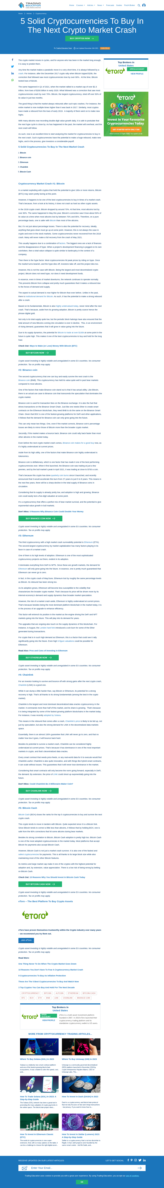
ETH (40, 998)
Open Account (46, 1016)
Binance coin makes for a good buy (78, 443)
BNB (48, 998)
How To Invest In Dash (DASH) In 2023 (80, 1097)
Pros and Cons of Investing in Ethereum (48, 651)
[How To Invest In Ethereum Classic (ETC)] (39, 1122)
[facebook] (128, 1160)
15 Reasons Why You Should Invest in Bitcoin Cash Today (57, 877)
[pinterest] (132, 1160)
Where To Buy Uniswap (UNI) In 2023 (79, 1059)
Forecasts (110, 5)
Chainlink (22, 685)
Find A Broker (129, 5)
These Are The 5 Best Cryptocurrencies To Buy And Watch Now (48, 981)
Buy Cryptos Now (80, 38)
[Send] (139, 1168)
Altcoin (59, 993)
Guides (119, 5)
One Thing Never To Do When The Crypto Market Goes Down (47, 964)
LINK (55, 774)
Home (71, 5)
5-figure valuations (66, 641)
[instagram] (135, 1160)
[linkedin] (144, 1160)
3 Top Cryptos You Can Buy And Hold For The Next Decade (46, 987)
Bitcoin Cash (24, 814)
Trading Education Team (64, 48)
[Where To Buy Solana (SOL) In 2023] (39, 1047)
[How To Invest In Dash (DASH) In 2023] (81, 1085)
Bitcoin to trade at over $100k (71, 332)
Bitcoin (53, 220)
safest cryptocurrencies (28, 854)
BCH (32, 998)
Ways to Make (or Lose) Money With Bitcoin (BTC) (53, 346)
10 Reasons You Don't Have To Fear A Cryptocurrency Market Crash (50, 970)
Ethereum (88, 542)
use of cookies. (132, 1176)
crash (20, 73)
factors (62, 243)
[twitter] (139, 1160)
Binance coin (24, 380)
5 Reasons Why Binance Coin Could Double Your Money (56, 511)
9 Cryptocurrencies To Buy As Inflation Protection (42, 976)
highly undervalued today (67, 306)
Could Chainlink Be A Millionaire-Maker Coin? (51, 784)
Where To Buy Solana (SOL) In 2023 (37, 1059)
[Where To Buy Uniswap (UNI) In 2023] (81, 1047)
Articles (29, 13)
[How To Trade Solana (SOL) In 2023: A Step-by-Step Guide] (39, 1085)
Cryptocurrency (41, 13)
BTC (23, 998)
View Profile (48, 1020)
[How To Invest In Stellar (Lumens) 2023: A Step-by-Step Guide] (81, 1122)
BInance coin (83, 998)
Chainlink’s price (72, 721)
